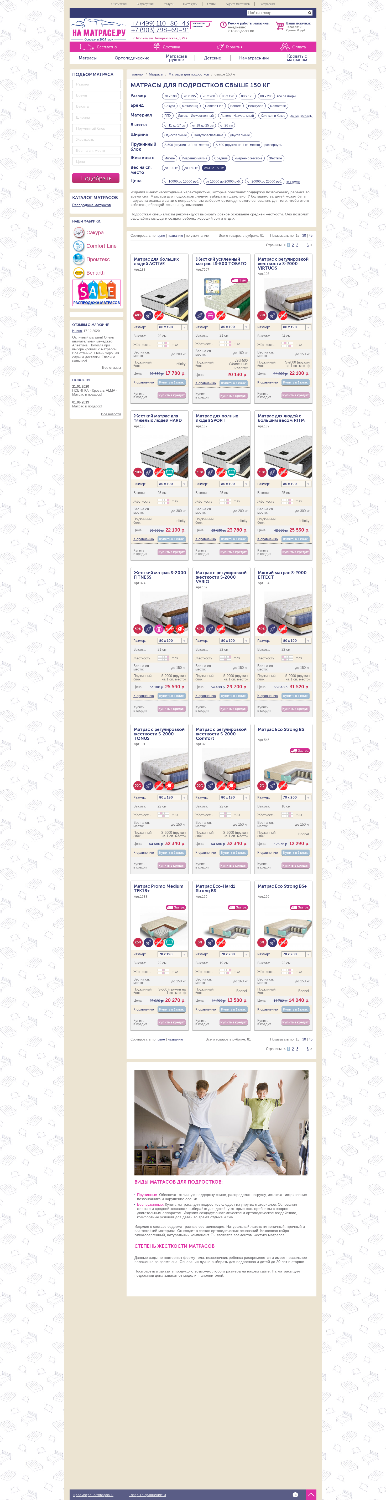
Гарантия (234, 47)
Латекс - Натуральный (237, 116)
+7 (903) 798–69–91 (160, 30)
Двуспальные (240, 135)
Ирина (77, 331)
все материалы (301, 116)
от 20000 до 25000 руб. (264, 181)
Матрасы (88, 58)
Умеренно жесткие (248, 158)
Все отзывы (111, 368)
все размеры (286, 96)
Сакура (169, 106)
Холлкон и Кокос (273, 116)
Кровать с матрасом (297, 58)
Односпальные (175, 135)
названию (175, 236)
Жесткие (275, 158)
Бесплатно (107, 47)
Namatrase (278, 106)
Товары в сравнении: (147, 1495)
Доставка (171, 47)
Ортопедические (132, 58)
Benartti (235, 106)
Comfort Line (214, 106)
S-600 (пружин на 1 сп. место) (238, 145)
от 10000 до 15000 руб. (181, 181)
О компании (119, 4)
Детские (212, 58)
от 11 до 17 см (174, 125)
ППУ (167, 116)
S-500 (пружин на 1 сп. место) (186, 145)
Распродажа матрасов (91, 205)
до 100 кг (171, 168)
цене (161, 236)
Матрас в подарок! (87, 404)
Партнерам (190, 4)
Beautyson (255, 106)
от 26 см (226, 125)
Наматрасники (254, 58)
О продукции (145, 4)
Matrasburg (190, 106)
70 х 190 (170, 96)
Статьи (211, 4)
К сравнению (143, 382)
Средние (221, 158)
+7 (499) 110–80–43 (160, 23)
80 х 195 (247, 96)
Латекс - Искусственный (196, 116)
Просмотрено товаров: (93, 1495)
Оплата (299, 47)
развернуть (272, 145)
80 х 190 (228, 96)
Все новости (111, 414)
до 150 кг (190, 168)
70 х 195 (190, 96)
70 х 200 (209, 96)
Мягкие (169, 158)
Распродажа (267, 4)
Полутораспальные (208, 135)
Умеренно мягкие (194, 158)
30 (304, 236)
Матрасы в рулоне (176, 58)
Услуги (168, 4)
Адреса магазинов (238, 4)
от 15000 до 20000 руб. (223, 181)
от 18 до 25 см (202, 125)
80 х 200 (266, 96)
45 (310, 236)
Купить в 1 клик (171, 382)
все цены (293, 181)
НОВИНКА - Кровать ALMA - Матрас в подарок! (94, 390)
